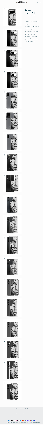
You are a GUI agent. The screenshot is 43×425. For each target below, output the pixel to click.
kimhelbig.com (10, 422)
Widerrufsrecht (15, 422)
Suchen (16, 408)
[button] (2, 2)
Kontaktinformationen (36, 422)
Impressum (38, 423)
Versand (31, 422)
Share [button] (27, 17)
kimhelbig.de (25, 408)
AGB (27, 422)
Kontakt (20, 408)
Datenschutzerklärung (22, 422)
